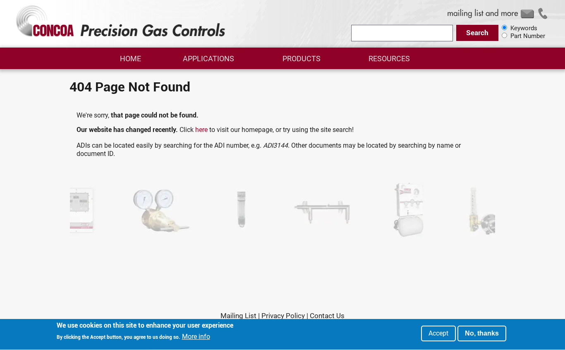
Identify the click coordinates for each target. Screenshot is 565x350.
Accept (438, 333)
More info (196, 336)
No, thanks (482, 333)
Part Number (527, 36)
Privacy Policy (283, 316)
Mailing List (238, 316)
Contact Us (327, 316)
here (201, 130)
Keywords (523, 28)
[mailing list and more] (499, 18)
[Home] (121, 36)
